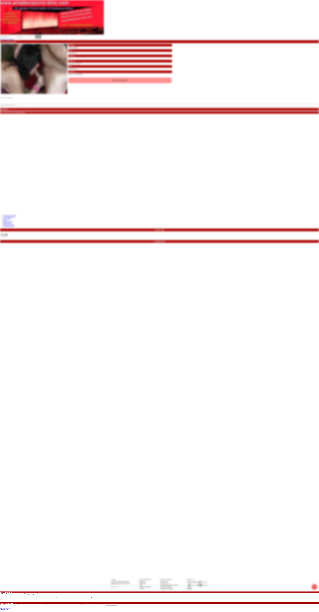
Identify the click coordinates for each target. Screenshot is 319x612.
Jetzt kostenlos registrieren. (7, 39)
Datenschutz (143, 583)
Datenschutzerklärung (112, 605)
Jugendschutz (164, 581)
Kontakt (142, 588)
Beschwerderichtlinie (166, 586)
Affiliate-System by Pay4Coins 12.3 (120, 583)
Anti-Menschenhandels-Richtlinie (169, 585)
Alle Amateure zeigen (9, 217)
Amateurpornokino (74, 47)
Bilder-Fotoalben (7, 221)
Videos (5, 220)
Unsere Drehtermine (8, 226)
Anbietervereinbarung (145, 586)
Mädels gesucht (7, 223)
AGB (140, 585)
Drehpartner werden (8, 224)
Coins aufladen (7, 218)
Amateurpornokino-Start (9, 215)
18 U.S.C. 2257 (165, 583)
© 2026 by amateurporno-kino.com (120, 581)
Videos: (3, 234)
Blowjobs (71, 74)
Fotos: (3, 235)
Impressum (142, 581)
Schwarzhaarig (79, 74)
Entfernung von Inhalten (167, 588)
